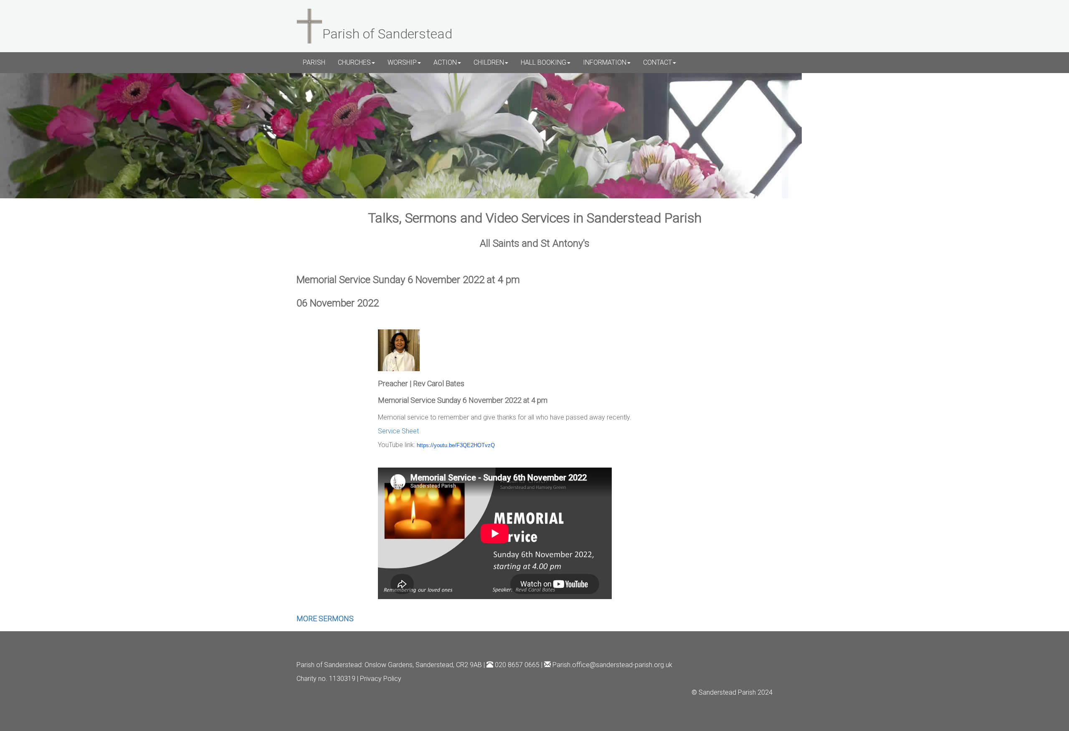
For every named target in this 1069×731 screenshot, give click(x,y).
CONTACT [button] (657, 62)
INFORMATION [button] (604, 62)
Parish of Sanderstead (329, 665)
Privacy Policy (380, 679)
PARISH (314, 62)
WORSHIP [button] (402, 62)
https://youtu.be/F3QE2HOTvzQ (456, 445)
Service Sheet (398, 431)
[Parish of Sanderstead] (309, 25)
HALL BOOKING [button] (543, 62)
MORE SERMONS (325, 618)
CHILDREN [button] (489, 62)
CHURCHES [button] (354, 62)
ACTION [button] (445, 62)
